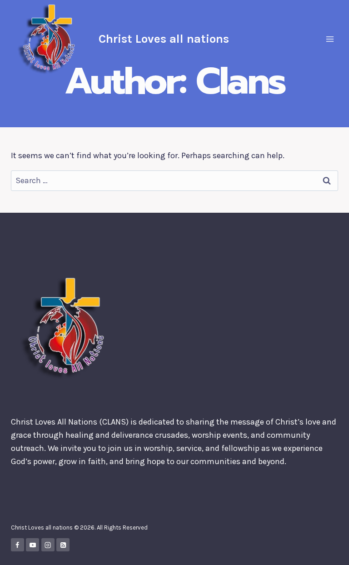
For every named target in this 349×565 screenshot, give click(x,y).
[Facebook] (17, 544)
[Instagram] (48, 544)
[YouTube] (32, 544)
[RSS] (63, 544)
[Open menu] (329, 39)
